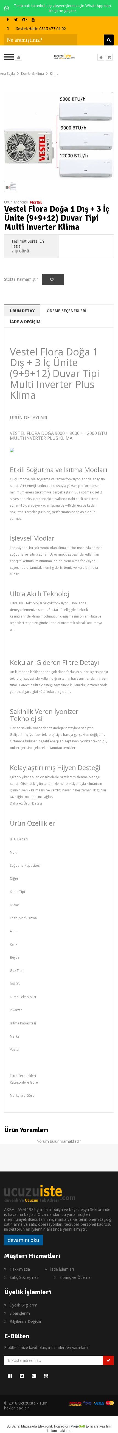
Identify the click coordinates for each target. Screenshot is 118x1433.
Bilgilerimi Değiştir (25, 1321)
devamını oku (23, 1240)
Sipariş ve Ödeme (75, 1277)
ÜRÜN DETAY (22, 310)
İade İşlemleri (62, 1269)
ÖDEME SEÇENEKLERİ (66, 310)
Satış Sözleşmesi (24, 1277)
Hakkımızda (20, 1269)
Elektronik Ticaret (51, 1426)
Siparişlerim (20, 1313)
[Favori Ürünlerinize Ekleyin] (53, 279)
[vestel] (36, 202)
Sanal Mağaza (22, 1426)
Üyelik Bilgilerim (23, 1305)
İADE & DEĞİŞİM (25, 321)
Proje (78, 1426)
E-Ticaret (92, 1426)
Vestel (14, 1049)
